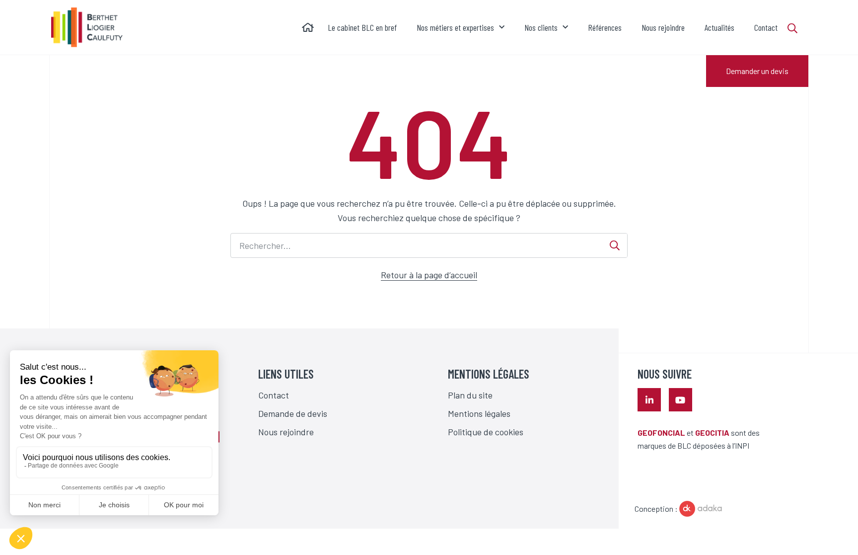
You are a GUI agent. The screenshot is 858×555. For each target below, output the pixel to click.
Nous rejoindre (286, 431)
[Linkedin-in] (649, 399)
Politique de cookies (485, 431)
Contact (273, 395)
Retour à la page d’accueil (429, 274)
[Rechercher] (614, 245)
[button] (797, 28)
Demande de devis (292, 413)
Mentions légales (479, 413)
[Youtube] (680, 399)
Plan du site (470, 395)
